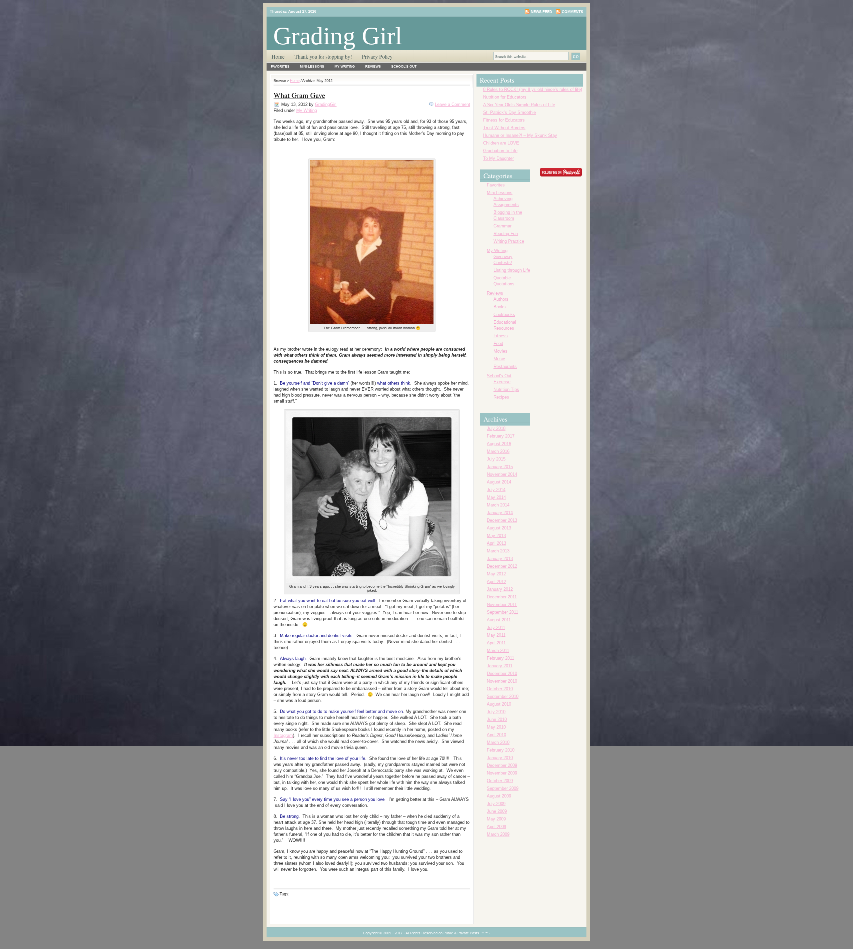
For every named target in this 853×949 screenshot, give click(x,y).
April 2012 (496, 581)
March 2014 (498, 504)
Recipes (501, 397)
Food (498, 343)
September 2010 (502, 696)
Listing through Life (511, 270)
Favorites (280, 66)
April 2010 (496, 734)
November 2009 (502, 773)
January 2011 (499, 665)
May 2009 (496, 818)
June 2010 (497, 719)
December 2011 (502, 596)
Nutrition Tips (506, 389)
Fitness (500, 335)
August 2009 (499, 795)
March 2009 (498, 834)
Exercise (501, 381)
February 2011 (500, 658)
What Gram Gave (299, 95)
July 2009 (496, 803)
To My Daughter (498, 158)
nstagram (284, 735)
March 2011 (498, 650)
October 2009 (500, 780)
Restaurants (505, 366)
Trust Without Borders (504, 127)
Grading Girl (337, 36)
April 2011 (496, 642)
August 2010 (499, 704)
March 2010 (498, 742)
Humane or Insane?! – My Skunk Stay (520, 135)
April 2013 (496, 543)
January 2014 (500, 512)
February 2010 (500, 750)
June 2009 (497, 811)
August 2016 (499, 443)
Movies (500, 351)
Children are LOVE (501, 143)
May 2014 (496, 497)
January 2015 (500, 466)
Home (278, 56)
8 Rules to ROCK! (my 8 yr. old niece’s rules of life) (532, 89)
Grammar (502, 225)
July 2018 (496, 428)
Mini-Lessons (312, 66)
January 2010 (500, 757)
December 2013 (502, 520)
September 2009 (502, 788)
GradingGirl (326, 104)
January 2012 (500, 589)
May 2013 (496, 535)
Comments (572, 12)
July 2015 (496, 459)
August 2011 (499, 619)
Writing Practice (508, 241)
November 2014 (502, 474)
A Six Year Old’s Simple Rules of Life (519, 104)
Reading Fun (505, 233)
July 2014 (496, 489)
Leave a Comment (452, 104)
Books (499, 306)
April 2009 (496, 826)
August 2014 (499, 481)
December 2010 (502, 673)
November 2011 (502, 604)
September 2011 (502, 612)
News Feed (541, 12)
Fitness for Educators (504, 120)
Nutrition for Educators (504, 97)
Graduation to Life (500, 150)
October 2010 (500, 688)
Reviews (373, 66)
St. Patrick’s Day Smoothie (509, 112)
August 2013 (499, 527)
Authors (500, 299)
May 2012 (496, 573)
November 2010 (502, 681)
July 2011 (496, 627)
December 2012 (502, 566)
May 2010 (496, 727)
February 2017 (500, 436)
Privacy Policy (377, 56)
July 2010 (496, 711)
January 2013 (500, 558)
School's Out (404, 66)
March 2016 (498, 451)
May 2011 (496, 635)
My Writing (345, 66)
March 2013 (498, 550)
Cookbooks (504, 314)
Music (499, 358)
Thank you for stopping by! (323, 56)
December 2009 (502, 765)
